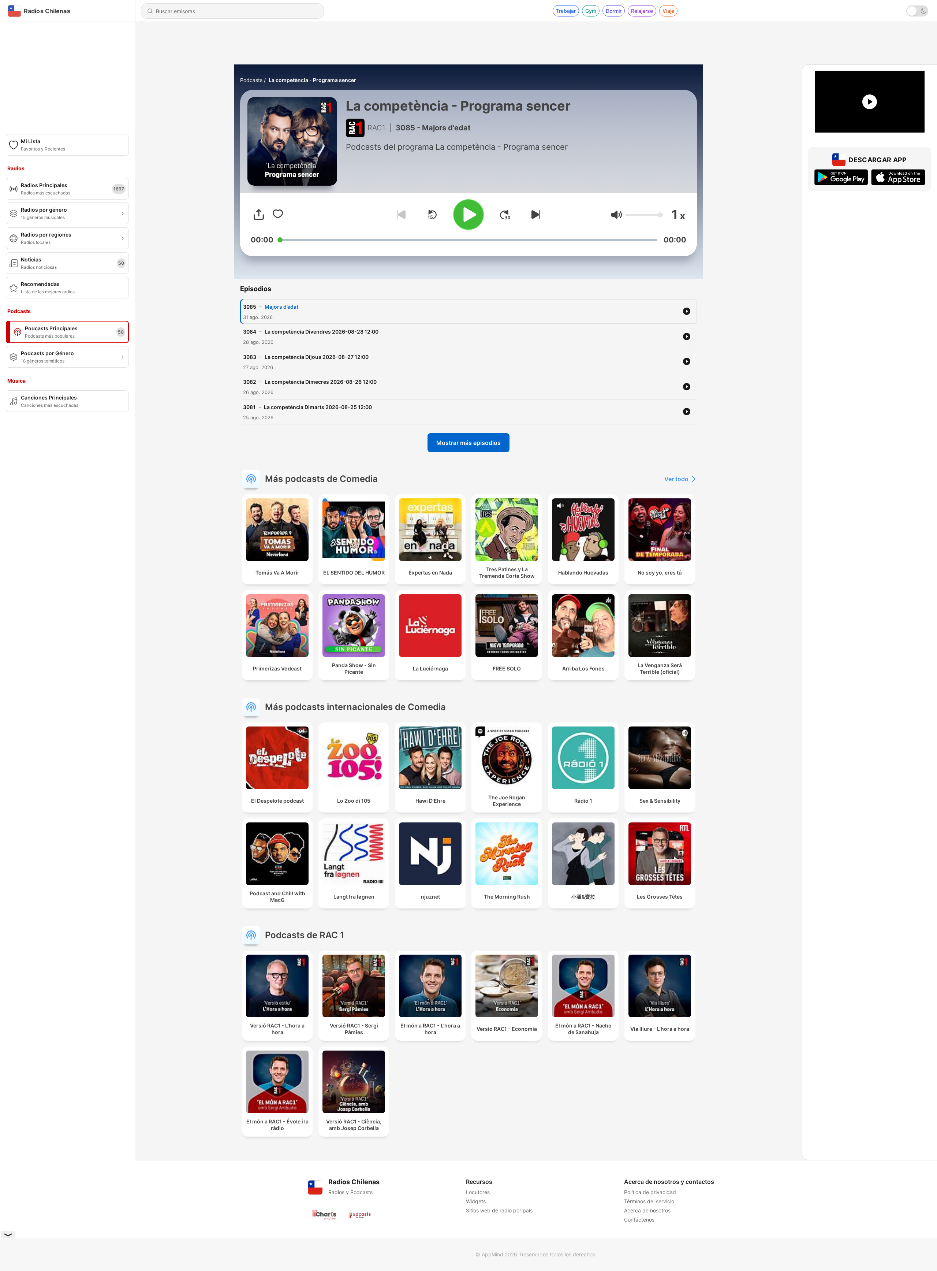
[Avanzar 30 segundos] (505, 215)
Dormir (613, 11)
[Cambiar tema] (917, 10)
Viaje (668, 11)
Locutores (478, 1192)
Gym (590, 11)
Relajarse (642, 11)
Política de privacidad (650, 1192)
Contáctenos (639, 1219)
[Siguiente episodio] (534, 215)
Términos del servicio (649, 1201)
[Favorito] (278, 215)
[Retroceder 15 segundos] (432, 215)
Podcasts (251, 80)
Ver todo (676, 479)
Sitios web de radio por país (499, 1210)
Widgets (476, 1201)
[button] (616, 214)
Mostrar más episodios (468, 442)
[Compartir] (259, 215)
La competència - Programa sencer (312, 80)
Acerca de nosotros (647, 1210)
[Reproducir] (468, 214)
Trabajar (566, 11)
